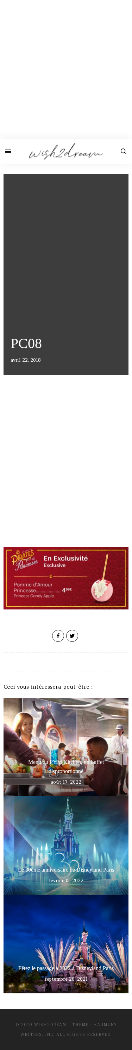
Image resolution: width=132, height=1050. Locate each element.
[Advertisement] (66, 69)
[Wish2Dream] (66, 151)
